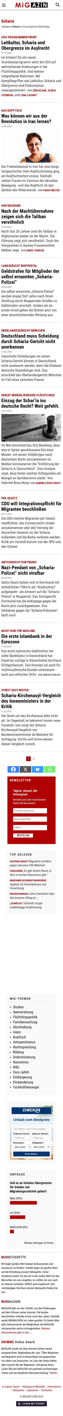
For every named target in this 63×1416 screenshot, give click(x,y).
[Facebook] (13, 769)
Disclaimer (46, 1390)
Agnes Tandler (35, 250)
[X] (25, 769)
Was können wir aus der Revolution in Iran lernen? (26, 118)
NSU (16, 1067)
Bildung (18, 1052)
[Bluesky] (37, 769)
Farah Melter (51, 190)
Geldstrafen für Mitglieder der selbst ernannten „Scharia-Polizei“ (30, 276)
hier (3, 1292)
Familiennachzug (25, 1022)
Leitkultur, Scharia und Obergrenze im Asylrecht (25, 45)
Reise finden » (31, 1154)
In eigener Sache (11, 1386)
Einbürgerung (22, 1077)
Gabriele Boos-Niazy (48, 483)
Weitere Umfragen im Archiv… (39, 1243)
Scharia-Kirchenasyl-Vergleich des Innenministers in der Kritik (31, 701)
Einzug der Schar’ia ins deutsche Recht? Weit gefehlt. (30, 403)
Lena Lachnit (29, 95)
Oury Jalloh (21, 1072)
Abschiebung (22, 1027)
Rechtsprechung (24, 1047)
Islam (17, 1032)
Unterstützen (54, 1386)
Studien (18, 1007)
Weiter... (54, 1372)
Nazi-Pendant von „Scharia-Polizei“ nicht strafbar (28, 570)
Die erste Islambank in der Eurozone (26, 639)
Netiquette (18, 1390)
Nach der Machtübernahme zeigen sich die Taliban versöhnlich (27, 216)
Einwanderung (23, 1082)
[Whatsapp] (49, 769)
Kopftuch (19, 1037)
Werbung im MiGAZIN (33, 1386)
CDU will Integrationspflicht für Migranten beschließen (31, 506)
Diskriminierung (24, 1057)
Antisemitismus (24, 1042)
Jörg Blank (39, 90)
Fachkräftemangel (26, 1087)
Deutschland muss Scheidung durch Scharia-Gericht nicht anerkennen (30, 341)
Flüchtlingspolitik (25, 1017)
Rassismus (21, 1062)
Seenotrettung (23, 1012)
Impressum (32, 1390)
